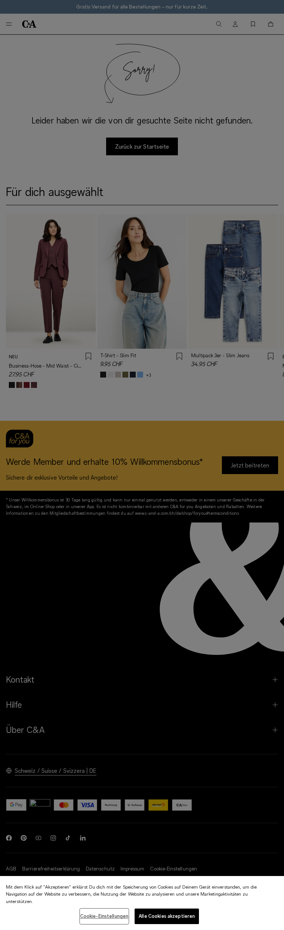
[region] (142, 903)
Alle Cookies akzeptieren (167, 916)
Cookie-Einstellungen (104, 916)
